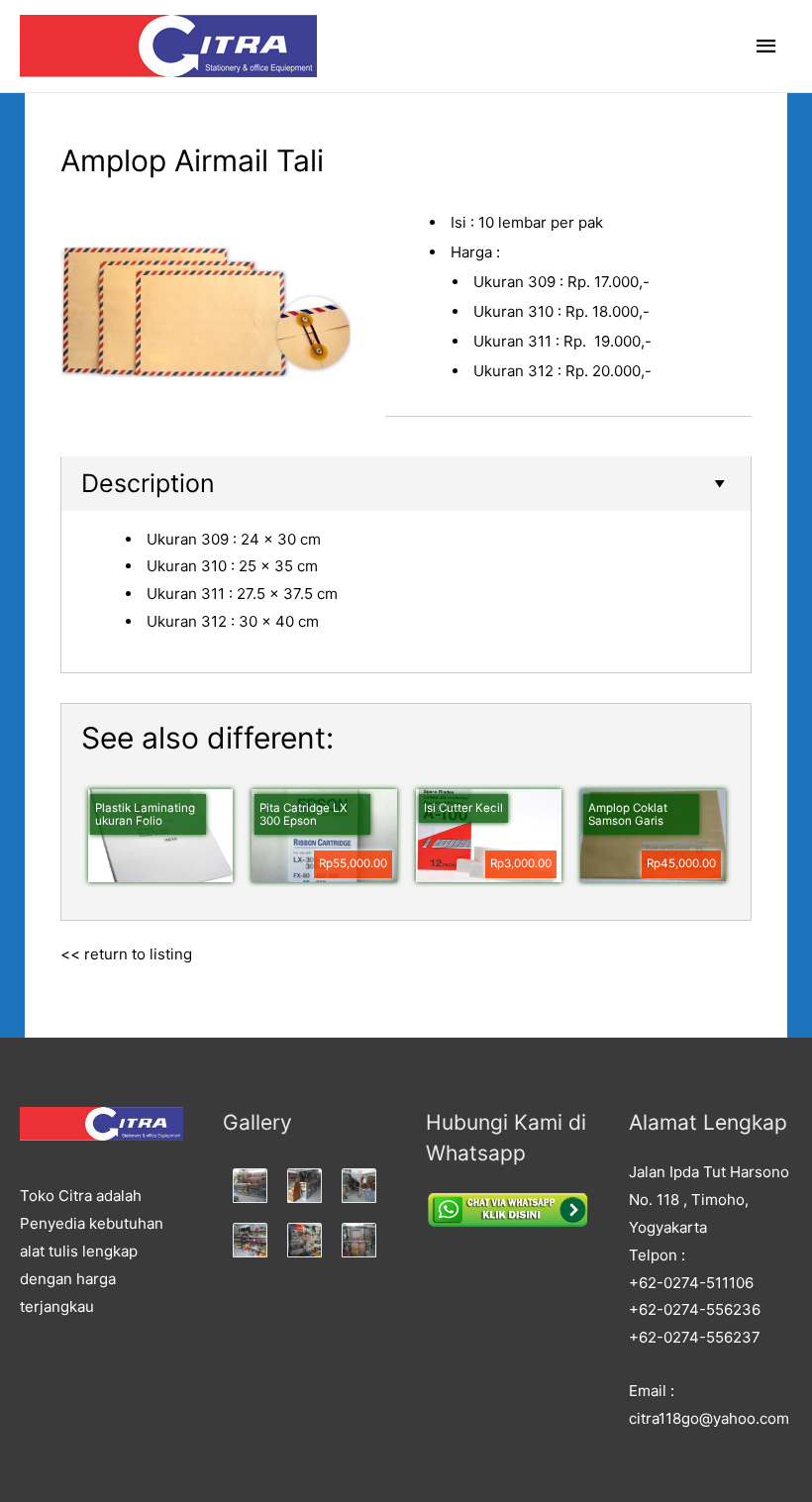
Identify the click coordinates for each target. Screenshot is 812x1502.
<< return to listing (126, 954)
